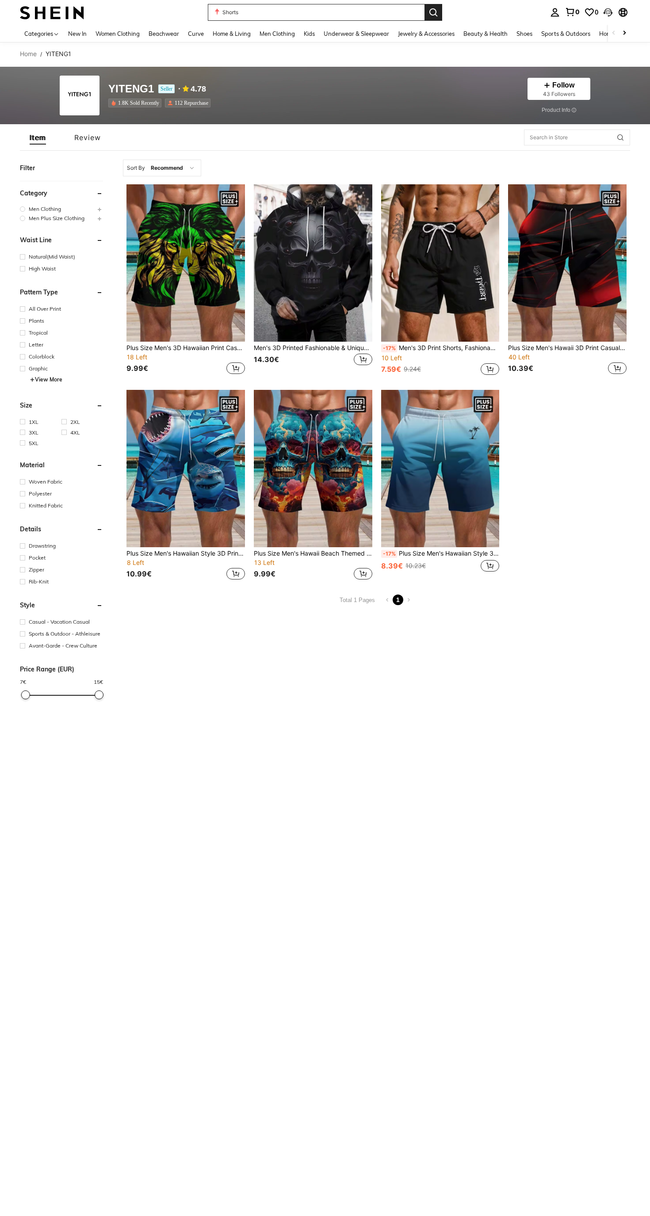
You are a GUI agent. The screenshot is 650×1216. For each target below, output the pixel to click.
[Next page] (408, 600)
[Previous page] (387, 600)
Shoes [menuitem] (524, 33)
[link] (572, 12)
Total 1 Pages (357, 600)
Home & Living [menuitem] (232, 33)
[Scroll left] (614, 33)
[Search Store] (620, 137)
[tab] (38, 137)
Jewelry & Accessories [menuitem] (426, 33)
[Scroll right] (624, 33)
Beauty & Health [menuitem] (485, 33)
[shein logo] (52, 12)
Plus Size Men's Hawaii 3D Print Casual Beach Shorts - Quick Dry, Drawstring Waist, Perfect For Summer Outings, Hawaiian (567, 347)
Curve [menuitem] (196, 33)
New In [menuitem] (77, 33)
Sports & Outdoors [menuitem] (565, 33)
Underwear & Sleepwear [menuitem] (356, 33)
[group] (61, 209)
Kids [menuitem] (309, 33)
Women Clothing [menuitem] (118, 33)
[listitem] (136, 103)
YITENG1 (131, 89)
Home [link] (28, 53)
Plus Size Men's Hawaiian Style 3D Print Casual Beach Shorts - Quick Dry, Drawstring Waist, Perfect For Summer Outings (185, 553)
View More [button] (48, 379)
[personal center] (555, 12)
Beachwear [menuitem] (164, 33)
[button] (608, 12)
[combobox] (162, 168)
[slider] (25, 694)
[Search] (433, 12)
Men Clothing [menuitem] (277, 33)
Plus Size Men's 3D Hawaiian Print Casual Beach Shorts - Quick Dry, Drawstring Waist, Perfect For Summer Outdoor (185, 347)
